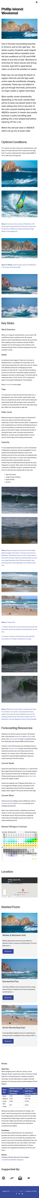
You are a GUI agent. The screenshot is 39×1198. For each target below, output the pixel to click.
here (27, 769)
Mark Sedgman (19, 1160)
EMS (23, 1191)
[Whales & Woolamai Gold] (20, 923)
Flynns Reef (5, 712)
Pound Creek (6, 803)
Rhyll (12, 803)
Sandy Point (18, 736)
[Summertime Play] (20, 969)
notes (9, 384)
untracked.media (7, 1160)
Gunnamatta (13, 739)
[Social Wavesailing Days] (20, 1015)
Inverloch (29, 736)
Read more (8, 951)
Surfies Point (32, 776)
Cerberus (20, 803)
